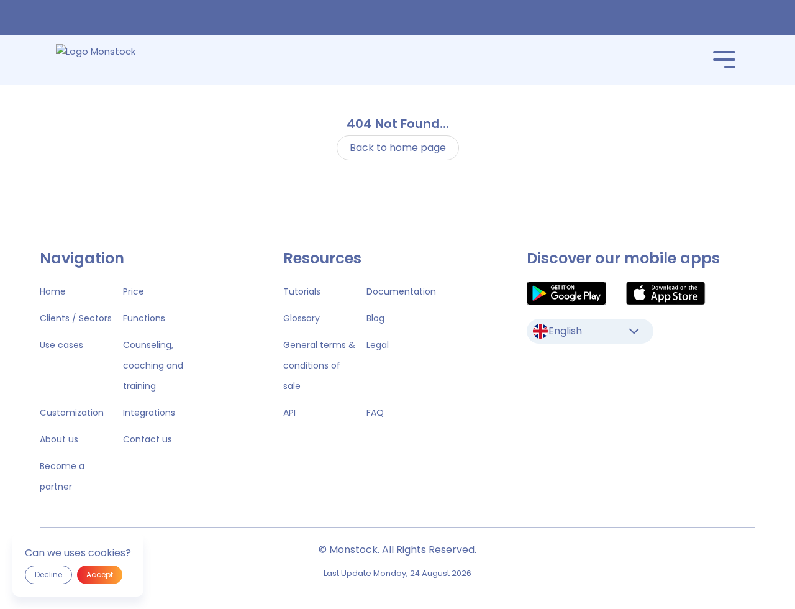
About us (59, 439)
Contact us (147, 439)
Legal (377, 345)
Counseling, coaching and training (153, 365)
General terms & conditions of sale (319, 365)
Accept (99, 574)
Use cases (61, 345)
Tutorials (301, 291)
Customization (72, 412)
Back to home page (398, 147)
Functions (144, 318)
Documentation (401, 291)
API (289, 412)
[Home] (113, 59)
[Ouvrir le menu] (724, 60)
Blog (375, 318)
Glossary (301, 318)
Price (133, 291)
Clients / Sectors (76, 318)
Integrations (149, 412)
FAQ (375, 412)
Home (53, 291)
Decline (48, 574)
